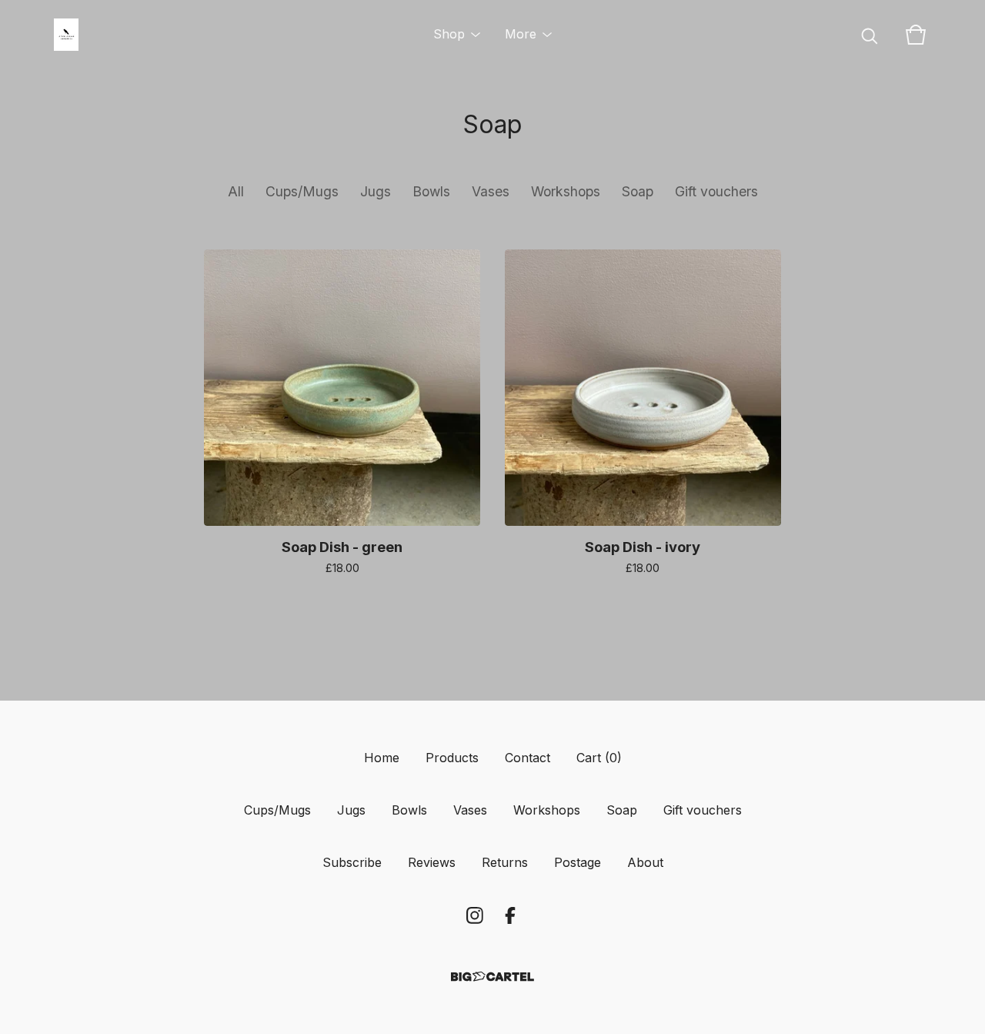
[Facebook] (510, 915)
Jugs (375, 191)
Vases (490, 191)
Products (452, 757)
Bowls (431, 191)
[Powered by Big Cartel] (492, 976)
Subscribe (352, 862)
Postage (577, 862)
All (236, 191)
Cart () (599, 757)
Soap (637, 191)
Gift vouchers (716, 191)
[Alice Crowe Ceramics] (66, 34)
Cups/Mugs (302, 191)
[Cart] (915, 34)
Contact (527, 757)
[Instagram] (474, 915)
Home (381, 757)
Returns (505, 862)
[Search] (869, 34)
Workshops (565, 191)
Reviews (432, 862)
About (645, 862)
